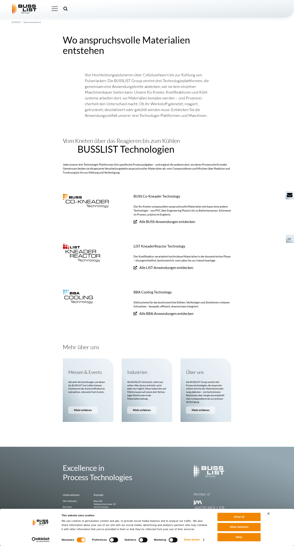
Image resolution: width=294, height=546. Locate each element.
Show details (192, 539)
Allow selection (239, 526)
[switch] (113, 539)
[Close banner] (268, 513)
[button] (65, 9)
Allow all (239, 516)
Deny (239, 537)
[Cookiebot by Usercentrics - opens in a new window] (40, 539)
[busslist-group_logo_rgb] (24, 4)
